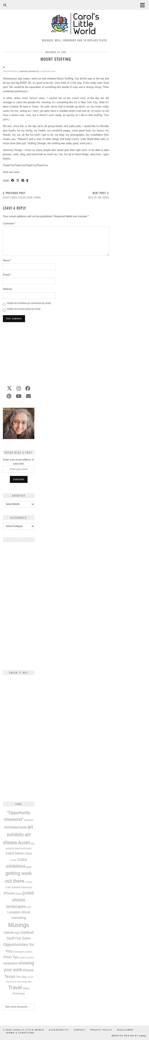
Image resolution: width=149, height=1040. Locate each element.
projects (23, 957)
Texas (9, 976)
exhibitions (16, 866)
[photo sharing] (3, 66)
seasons (10, 963)
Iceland (15, 887)
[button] (143, 5)
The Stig (21, 976)
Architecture (15, 827)
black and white (23, 848)
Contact (80, 1030)
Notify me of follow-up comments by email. (29, 303)
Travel (15, 987)
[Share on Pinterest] (22, 180)
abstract (28, 820)
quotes (31, 957)
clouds (13, 860)
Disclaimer (125, 1030)
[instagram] (18, 388)
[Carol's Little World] (74, 18)
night (17, 932)
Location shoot (18, 912)
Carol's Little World (28, 1030)
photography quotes (22, 952)
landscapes (16, 906)
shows (28, 970)
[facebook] (27, 388)
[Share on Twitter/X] (17, 180)
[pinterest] (9, 396)
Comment (9, 223)
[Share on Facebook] (12, 180)
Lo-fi (28, 907)
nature (9, 932)
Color (22, 859)
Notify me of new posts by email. (24, 309)
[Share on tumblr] (27, 180)
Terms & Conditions (20, 1033)
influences (26, 887)
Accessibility (59, 1030)
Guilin (8, 887)
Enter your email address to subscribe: (18, 461)
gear (29, 866)
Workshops (18, 993)
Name (7, 260)
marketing (18, 918)
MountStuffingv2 (10, 71)
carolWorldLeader (47, 71)
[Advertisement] (56, 352)
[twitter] (9, 388)
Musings (18, 925)
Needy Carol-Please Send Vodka (22, 195)
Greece (28, 882)
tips (30, 981)
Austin (24, 842)
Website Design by (129, 1036)
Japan (18, 893)
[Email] (28, 396)
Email (7, 274)
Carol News (15, 853)
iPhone (9, 893)
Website (7, 289)
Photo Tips (11, 957)
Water (26, 988)
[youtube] (18, 396)
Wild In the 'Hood (98, 195)
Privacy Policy (101, 1030)
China (28, 853)
